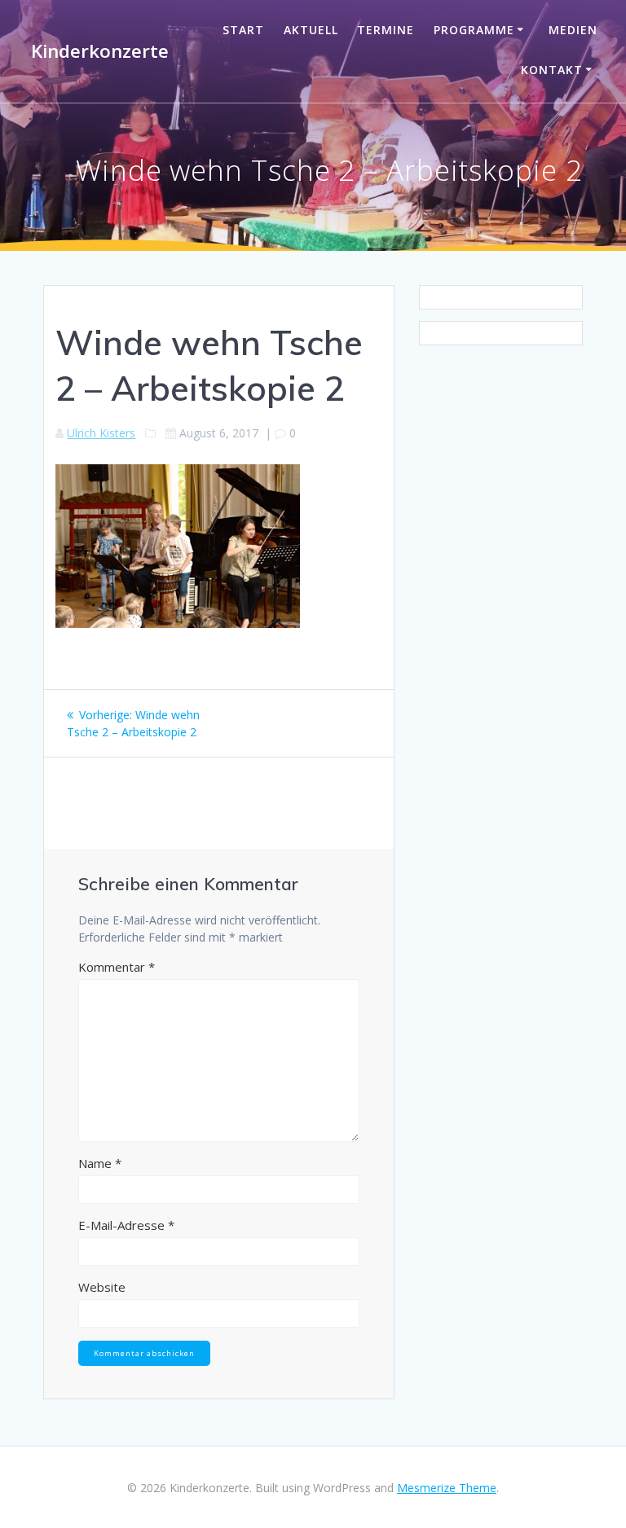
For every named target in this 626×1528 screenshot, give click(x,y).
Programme (474, 29)
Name (99, 1163)
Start (243, 29)
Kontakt (552, 69)
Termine (385, 29)
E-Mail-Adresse (126, 1225)
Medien (573, 29)
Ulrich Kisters (101, 433)
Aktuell (311, 29)
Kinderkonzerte (100, 51)
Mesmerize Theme (446, 1487)
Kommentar (116, 967)
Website (102, 1287)
